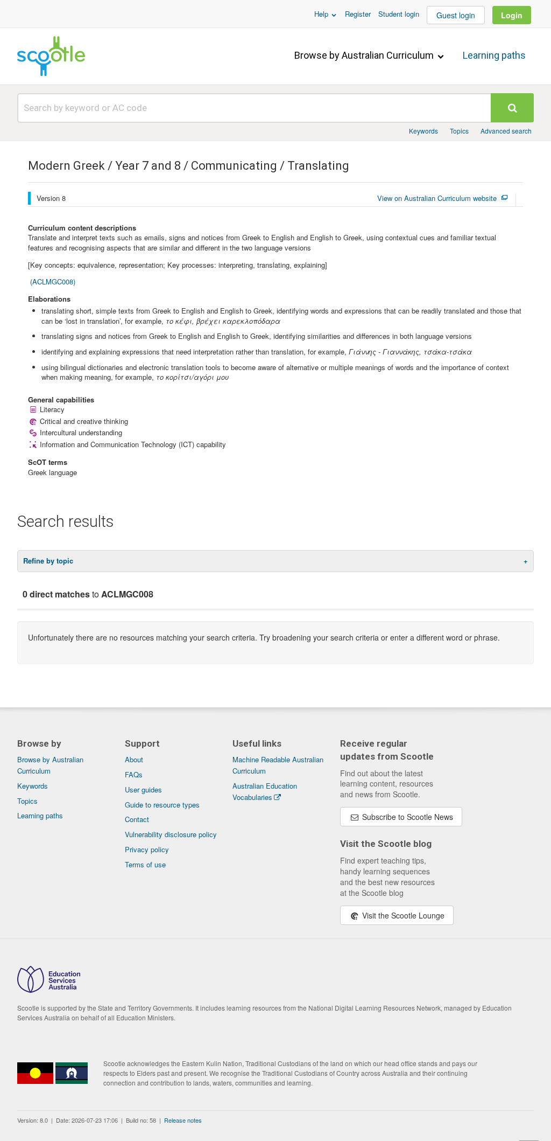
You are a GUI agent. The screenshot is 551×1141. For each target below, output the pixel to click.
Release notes (183, 1120)
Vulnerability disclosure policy (171, 834)
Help (322, 14)
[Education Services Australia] (48, 989)
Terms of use (145, 864)
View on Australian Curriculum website (437, 198)
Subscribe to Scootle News (406, 816)
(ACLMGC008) (52, 281)
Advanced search (506, 130)
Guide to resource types (162, 804)
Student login (398, 14)
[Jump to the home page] (51, 56)
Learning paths (494, 55)
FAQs (134, 774)
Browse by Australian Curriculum (365, 55)
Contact (137, 819)
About (134, 759)
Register (358, 14)
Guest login (455, 15)
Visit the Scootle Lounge (402, 915)
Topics (459, 130)
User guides (143, 789)
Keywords (423, 130)
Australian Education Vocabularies (264, 791)
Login (511, 15)
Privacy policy (147, 849)
